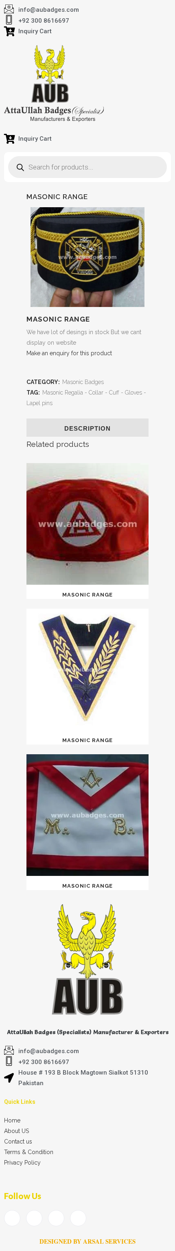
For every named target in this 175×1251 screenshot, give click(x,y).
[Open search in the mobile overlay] (87, 167)
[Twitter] (34, 1218)
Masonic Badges (83, 382)
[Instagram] (78, 1218)
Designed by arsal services (87, 1241)
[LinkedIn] (56, 1218)
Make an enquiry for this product (69, 353)
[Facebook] (12, 1218)
